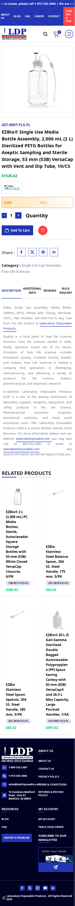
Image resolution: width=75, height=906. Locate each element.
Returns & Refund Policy (51, 793)
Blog (5, 819)
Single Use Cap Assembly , (41, 265)
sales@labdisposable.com (21, 449)
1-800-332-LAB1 (18, 767)
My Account (46, 819)
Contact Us (46, 769)
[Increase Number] (18, 215)
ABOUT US (5, 16)
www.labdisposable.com (34, 439)
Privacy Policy (48, 776)
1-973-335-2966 (18, 776)
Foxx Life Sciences (16, 271)
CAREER (39, 16)
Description (11, 290)
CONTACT (54, 16)
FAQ (27, 16)
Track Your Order (51, 827)
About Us (44, 761)
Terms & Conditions (52, 784)
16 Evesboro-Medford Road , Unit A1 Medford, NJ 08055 (22, 795)
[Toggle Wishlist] (43, 230)
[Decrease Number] (4, 215)
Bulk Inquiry (65, 290)
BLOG (17, 16)
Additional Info (32, 290)
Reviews (50, 290)
